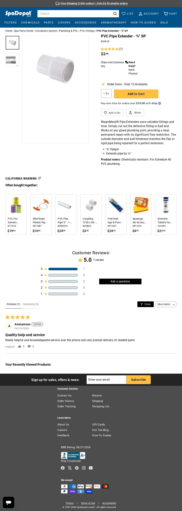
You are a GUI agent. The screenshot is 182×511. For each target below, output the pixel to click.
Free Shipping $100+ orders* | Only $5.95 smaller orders (94, 3)
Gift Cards (98, 424)
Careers (62, 430)
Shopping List (100, 406)
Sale (164, 22)
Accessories (86, 22)
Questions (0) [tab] (31, 304)
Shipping (97, 401)
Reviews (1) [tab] (13, 304)
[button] (110, 49)
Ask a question (120, 281)
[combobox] (78, 13)
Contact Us (64, 395)
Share (137, 112)
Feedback (63, 435)
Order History (65, 401)
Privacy (70, 503)
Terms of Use (88, 503)
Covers (64, 22)
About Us (63, 424)
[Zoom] (55, 69)
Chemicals (30, 22)
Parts (49, 22)
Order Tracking (66, 406)
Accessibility (109, 503)
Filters (10, 22)
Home (8, 30)
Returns (97, 395)
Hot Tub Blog (100, 430)
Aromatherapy (114, 22)
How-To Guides (143, 22)
